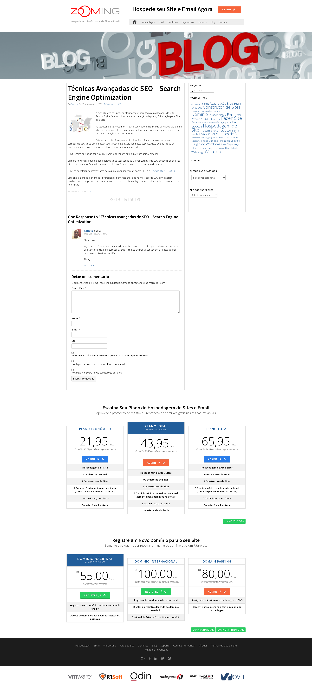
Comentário (79, 288)
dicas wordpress (216, 111)
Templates (212, 148)
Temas (202, 148)
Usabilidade (231, 148)
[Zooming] (134, 22)
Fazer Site (231, 118)
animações (195, 104)
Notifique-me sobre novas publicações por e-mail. (98, 372)
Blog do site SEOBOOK (163, 170)
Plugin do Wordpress (206, 144)
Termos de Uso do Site (224, 645)
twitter (222, 148)
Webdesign (197, 152)
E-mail (76, 329)
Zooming (74, 104)
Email (161, 22)
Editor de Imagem (217, 114)
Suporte (223, 22)
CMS (199, 107)
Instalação (225, 130)
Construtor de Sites (221, 107)
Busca (237, 103)
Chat (194, 107)
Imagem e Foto (209, 130)
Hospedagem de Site (214, 128)
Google (196, 126)
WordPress (173, 22)
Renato (88, 230)
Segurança (233, 144)
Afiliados (203, 645)
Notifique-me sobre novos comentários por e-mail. (98, 364)
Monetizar (195, 137)
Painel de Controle (230, 140)
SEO (119, 104)
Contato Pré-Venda (184, 645)
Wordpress (216, 152)
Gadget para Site (226, 122)
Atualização (218, 103)
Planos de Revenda (234, 521)
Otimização (214, 140)
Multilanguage (206, 137)
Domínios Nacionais (203, 629)
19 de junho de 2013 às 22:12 (95, 234)
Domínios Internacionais (231, 629)
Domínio (199, 114)
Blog (213, 22)
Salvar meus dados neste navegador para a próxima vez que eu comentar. (111, 355)
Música (216, 137)
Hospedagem (148, 22)
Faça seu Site (188, 22)
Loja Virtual (207, 134)
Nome (76, 318)
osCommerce (202, 140)
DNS (226, 111)
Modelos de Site (228, 133)
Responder (89, 265)
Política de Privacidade (156, 649)
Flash (194, 122)
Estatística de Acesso (211, 119)
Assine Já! (229, 9)
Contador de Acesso (199, 111)
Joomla (235, 130)
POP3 (224, 145)
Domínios (202, 22)
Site (73, 340)
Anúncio (205, 103)
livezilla (195, 134)
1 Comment (109, 104)
